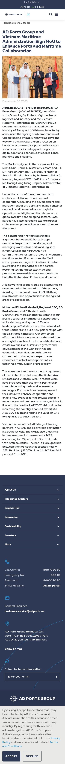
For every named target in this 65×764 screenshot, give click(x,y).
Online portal (51, 586)
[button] (11, 756)
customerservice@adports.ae (24, 611)
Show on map (14, 649)
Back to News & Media (17, 23)
